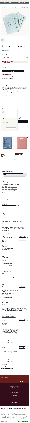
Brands (4, 7)
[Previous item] (1, 148)
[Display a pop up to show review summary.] (21, 154)
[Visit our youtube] (19, 381)
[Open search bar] (3, 5)
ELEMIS (7, 7)
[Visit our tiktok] (21, 381)
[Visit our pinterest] (22, 381)
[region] (14, 416)
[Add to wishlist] (26, 71)
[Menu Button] (1, 5)
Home (2, 7)
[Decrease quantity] (3, 67)
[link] (26, 5)
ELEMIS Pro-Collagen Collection (13, 7)
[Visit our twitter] (15, 381)
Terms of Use (17, 419)
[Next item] (28, 148)
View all (27, 57)
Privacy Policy (12, 419)
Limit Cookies (26, 421)
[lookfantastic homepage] (15, 5)
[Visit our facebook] (13, 381)
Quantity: (3, 65)
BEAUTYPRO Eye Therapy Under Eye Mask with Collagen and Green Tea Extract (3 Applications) (7, 152)
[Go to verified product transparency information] (5, 50)
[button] (15, 51)
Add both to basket (23, 121)
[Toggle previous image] (1, 22)
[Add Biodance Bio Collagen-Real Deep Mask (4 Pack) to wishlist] (28, 137)
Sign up (26, 377)
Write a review (10, 52)
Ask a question (15, 52)
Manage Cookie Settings (4, 421)
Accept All (20, 421)
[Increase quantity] (8, 67)
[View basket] (28, 5)
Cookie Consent (15, 391)
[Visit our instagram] (17, 381)
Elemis (3, 45)
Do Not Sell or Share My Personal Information (14, 392)
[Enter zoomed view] (27, 35)
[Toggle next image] (28, 22)
